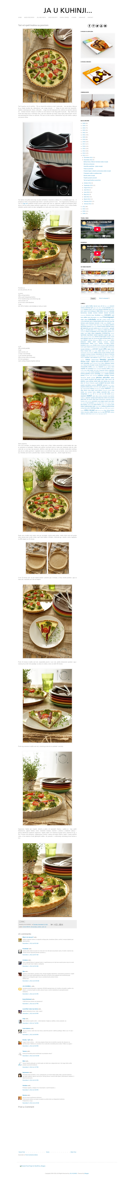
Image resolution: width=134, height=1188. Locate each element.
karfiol (109, 338)
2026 (83, 123)
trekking (104, 406)
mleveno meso (109, 363)
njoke (108, 368)
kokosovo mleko (86, 342)
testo (95, 404)
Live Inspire (95, 350)
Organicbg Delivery (104, 370)
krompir (91, 345)
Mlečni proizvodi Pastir (95, 363)
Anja (24, 1018)
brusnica (88, 315)
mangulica (83, 354)
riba (82, 390)
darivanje (86, 321)
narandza (90, 368)
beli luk (112, 309)
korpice (101, 343)
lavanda (112, 346)
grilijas (82, 329)
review (112, 388)
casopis (107, 315)
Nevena (25, 1095)
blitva (101, 311)
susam (106, 401)
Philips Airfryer (108, 379)
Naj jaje (105, 366)
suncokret (94, 401)
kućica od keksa (101, 345)
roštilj (113, 390)
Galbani (112, 326)
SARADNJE (82, 17)
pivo (102, 381)
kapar (101, 338)
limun (82, 351)
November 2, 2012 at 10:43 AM (31, 1055)
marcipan (93, 354)
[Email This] (55, 925)
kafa (82, 338)
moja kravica (86, 365)
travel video (98, 406)
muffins (90, 366)
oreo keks (96, 370)
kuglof (107, 345)
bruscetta (111, 313)
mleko (102, 363)
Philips (102, 379)
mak (113, 350)
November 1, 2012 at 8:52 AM (30, 943)
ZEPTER (107, 412)
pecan (88, 377)
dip (113, 321)
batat (104, 309)
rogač (92, 390)
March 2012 (87, 199)
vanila (103, 408)
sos (85, 397)
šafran (94, 392)
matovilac (102, 355)
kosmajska (106, 343)
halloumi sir (100, 329)
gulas (91, 330)
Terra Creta (90, 404)
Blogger (87, 1173)
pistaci (96, 381)
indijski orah (84, 333)
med (91, 357)
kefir (82, 340)
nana (112, 366)
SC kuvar (90, 393)
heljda (105, 330)
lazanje (83, 349)
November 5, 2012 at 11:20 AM (31, 1103)
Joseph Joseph (110, 336)
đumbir (109, 323)
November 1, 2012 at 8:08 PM (30, 1034)
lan (109, 347)
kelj (94, 340)
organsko (111, 370)
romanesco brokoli (107, 390)
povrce (105, 385)
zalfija (91, 412)
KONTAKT (90, 17)
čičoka (97, 317)
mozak (112, 365)
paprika (87, 373)
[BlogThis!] (56, 925)
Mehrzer (95, 357)
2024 (83, 128)
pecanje (93, 377)
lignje (109, 349)
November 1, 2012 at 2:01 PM (30, 994)
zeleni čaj (100, 412)
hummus (99, 331)
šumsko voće (84, 401)
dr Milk (101, 323)
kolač (94, 342)
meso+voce (95, 360)
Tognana (109, 404)
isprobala (83, 335)
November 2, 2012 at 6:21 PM (30, 1080)
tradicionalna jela (89, 406)
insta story (91, 333)
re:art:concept (86, 388)
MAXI (106, 355)
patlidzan (100, 375)
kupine (85, 346)
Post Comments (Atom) (31, 1155)
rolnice (100, 390)
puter (100, 386)
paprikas (92, 373)
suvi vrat (96, 402)
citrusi (86, 319)
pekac (112, 377)
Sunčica (89, 401)
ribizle (85, 390)
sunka (99, 401)
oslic (89, 372)
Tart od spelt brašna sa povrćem (92, 180)
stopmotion (108, 399)
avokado (108, 307)
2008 (83, 213)
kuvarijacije (102, 346)
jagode (106, 335)
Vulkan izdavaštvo (85, 412)
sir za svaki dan (99, 393)
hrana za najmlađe (91, 331)
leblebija (87, 349)
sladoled (83, 396)
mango (112, 352)
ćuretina (108, 319)
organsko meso (84, 372)
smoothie (105, 396)
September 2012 (88, 185)
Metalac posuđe (107, 360)
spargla (93, 397)
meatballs (87, 357)
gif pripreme (84, 328)
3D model (83, 306)
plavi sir (83, 383)
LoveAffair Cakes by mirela (30, 1009)
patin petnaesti (93, 375)
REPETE (108, 388)
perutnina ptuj (93, 379)
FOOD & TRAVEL (64, 17)
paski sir (103, 373)
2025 (83, 125)
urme (88, 408)
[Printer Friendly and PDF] (22, 922)
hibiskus (109, 329)
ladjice (106, 346)
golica (95, 328)
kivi (103, 340)
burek (102, 315)
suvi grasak (83, 402)
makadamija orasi (85, 352)
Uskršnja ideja (94, 408)
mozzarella (84, 366)
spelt (43, 926)
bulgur (92, 315)
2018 (83, 141)
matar (98, 355)
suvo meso (101, 402)
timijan (103, 404)
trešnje (82, 408)
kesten (96, 340)
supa (102, 401)
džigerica (83, 324)
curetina (104, 319)
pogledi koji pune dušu (106, 383)
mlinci (82, 365)
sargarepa (84, 394)
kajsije (89, 338)
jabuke (96, 335)
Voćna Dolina (110, 410)
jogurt (104, 336)
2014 (83, 151)
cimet (101, 317)
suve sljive (111, 401)
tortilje (82, 406)
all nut (102, 306)
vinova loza (100, 410)
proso (91, 386)
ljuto (99, 351)
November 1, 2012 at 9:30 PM (30, 1046)
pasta (107, 373)
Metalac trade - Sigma (88, 361)
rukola (82, 392)
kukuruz (111, 345)
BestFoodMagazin (92, 311)
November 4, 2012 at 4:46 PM (30, 1090)
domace (91, 323)
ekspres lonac (92, 324)
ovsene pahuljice (95, 372)
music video (95, 366)
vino (96, 410)
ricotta (89, 390)
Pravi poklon (111, 385)
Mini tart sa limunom (89, 164)
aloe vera (107, 306)
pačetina (102, 372)
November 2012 (88, 159)
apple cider (95, 307)
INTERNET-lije (106, 333)
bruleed (106, 313)
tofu (106, 404)
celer (89, 317)
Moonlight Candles (94, 365)
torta (113, 404)
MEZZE (28, 926)
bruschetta (83, 315)
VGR (106, 408)
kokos (112, 340)
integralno (98, 333)
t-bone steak (107, 402)
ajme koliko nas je (91, 306)
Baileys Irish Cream (93, 309)
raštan (107, 386)
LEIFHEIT (95, 349)
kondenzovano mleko (87, 343)
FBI (84, 326)
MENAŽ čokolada (102, 357)
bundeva (97, 315)
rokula (96, 390)
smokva (100, 396)
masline (83, 356)
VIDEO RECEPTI (52, 17)
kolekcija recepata (103, 341)
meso (87, 360)
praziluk (83, 386)
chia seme (93, 317)
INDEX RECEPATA (29, 17)
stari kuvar (96, 399)
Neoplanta (104, 368)
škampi (112, 393)
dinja (111, 321)
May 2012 (86, 194)
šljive (97, 396)
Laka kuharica (27, 1028)
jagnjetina (101, 335)
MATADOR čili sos (93, 355)
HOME (20, 17)
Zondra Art (93, 413)
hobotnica (83, 331)
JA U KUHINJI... (27, 986)
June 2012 (87, 192)
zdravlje (95, 412)
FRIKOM (108, 326)
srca (109, 397)
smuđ (109, 396)
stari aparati (89, 399)
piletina (83, 381)
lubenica (107, 350)
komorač (112, 341)
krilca (87, 345)
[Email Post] (51, 924)
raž (81, 388)
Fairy (101, 324)
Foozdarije (25, 948)
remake (103, 388)
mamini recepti (101, 352)
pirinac (91, 381)
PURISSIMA (95, 386)
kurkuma (93, 346)
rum (86, 392)
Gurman (96, 329)
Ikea (113, 331)
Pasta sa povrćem (88, 168)
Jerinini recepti (99, 336)
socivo (112, 396)
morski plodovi (103, 365)
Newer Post (22, 1152)
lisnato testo (87, 351)
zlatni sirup (88, 413)
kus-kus (97, 346)
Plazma (87, 383)
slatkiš (89, 396)
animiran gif (89, 307)
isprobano (90, 335)
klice (105, 340)
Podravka (92, 383)
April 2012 (86, 196)
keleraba (90, 340)
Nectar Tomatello (97, 368)
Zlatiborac (83, 413)
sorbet (82, 397)
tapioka (112, 402)
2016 (83, 146)
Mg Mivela (111, 361)
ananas (83, 307)
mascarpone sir (100, 354)
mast (87, 355)
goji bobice (91, 328)
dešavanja (107, 321)
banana (101, 309)
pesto (99, 379)
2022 (83, 132)
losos (103, 351)
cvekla (82, 321)
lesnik (100, 349)
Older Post (73, 1152)
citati (82, 319)
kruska (95, 345)
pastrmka (111, 373)
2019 (83, 139)
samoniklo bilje (105, 392)
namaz (109, 366)
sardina (112, 392)
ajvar (99, 306)
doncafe (97, 323)
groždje (88, 330)
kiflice (100, 340)
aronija (103, 307)
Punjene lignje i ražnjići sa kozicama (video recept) (97, 171)
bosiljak (90, 313)
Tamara (25, 1051)
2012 (83, 155)
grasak (112, 328)
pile (113, 379)
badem (86, 309)
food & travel (101, 326)
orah (88, 370)
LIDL (105, 349)
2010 (83, 209)
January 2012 (87, 203)
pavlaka (39, 926)
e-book (87, 324)
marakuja (88, 354)
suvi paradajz (90, 403)
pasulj (82, 375)
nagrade (100, 366)
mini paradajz (34, 926)
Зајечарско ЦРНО (103, 413)
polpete (83, 385)
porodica (88, 385)
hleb (113, 330)
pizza (105, 381)
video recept (89, 410)
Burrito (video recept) (89, 175)
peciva (99, 377)
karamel (105, 338)
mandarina (107, 352)
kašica (112, 338)
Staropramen (102, 399)
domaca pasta (85, 323)
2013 (83, 153)
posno (99, 385)
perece (82, 379)
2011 (83, 206)
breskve (95, 313)
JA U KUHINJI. (73, 1173)
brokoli (24, 926)
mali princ (91, 352)
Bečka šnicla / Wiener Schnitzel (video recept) (96, 162)
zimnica (112, 412)
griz (85, 329)
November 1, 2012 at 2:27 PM (30, 1003)
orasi (91, 370)
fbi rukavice (88, 326)
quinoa (104, 386)
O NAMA (74, 17)
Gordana (25, 1085)
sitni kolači (107, 394)
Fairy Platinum (106, 324)
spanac (88, 397)
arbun (100, 307)
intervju (112, 333)
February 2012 (88, 201)
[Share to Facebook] (60, 925)
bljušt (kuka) (106, 311)
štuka (112, 399)
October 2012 (87, 183)
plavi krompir (111, 381)
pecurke (106, 377)
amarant (112, 306)
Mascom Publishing (109, 354)
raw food (111, 386)
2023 (83, 130)
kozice (112, 343)
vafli (101, 408)
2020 (83, 137)
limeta (112, 349)
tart (45, 926)
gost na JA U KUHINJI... (104, 328)
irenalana (25, 960)
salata (98, 392)
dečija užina (101, 321)
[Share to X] (58, 925)
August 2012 (87, 187)
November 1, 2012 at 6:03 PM (30, 1013)
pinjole (87, 381)
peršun (86, 379)
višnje (105, 410)
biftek (98, 311)
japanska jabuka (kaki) (89, 336)
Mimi (24, 1061)
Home (47, 1152)
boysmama (26, 1072)
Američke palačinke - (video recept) (93, 166)
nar (87, 368)
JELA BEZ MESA (41, 17)
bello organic (84, 311)
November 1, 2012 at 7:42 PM (30, 1023)
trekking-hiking (110, 406)
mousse (109, 365)
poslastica (94, 385)
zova (97, 413)
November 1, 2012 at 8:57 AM (30, 954)
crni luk (99, 319)
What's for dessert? (28, 937)
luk (110, 350)
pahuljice (106, 372)
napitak (83, 368)
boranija (112, 311)
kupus (88, 347)
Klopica (108, 340)
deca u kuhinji (93, 321)
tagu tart (25, 203)
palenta (83, 373)
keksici (85, 340)
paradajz (97, 373)
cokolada (92, 319)
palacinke (111, 372)
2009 (83, 211)
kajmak (85, 338)
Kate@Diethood (27, 999)
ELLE (98, 324)
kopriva (96, 343)
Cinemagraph (108, 317)
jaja (110, 335)
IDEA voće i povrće (106, 331)
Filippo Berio (94, 326)
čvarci (112, 319)
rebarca (92, 388)
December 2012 (88, 157)
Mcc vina (109, 355)
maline (96, 352)
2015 (83, 148)
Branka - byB (26, 1040)
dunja (113, 323)
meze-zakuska (99, 361)
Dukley (105, 323)
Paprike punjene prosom (90, 178)
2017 (83, 144)
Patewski (87, 375)
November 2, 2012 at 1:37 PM (30, 1067)
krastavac (83, 345)
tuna (85, 408)
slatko (93, 396)
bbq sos (108, 309)
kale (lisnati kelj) (95, 338)
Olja (24, 971)
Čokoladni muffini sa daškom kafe (93, 173)
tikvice (99, 404)
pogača (97, 383)
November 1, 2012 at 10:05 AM (31, 981)
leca (91, 349)
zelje (103, 412)
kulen (82, 346)
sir (93, 394)
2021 (83, 135)
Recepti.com (97, 388)
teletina (85, 404)
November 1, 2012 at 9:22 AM (30, 966)
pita (99, 381)
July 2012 (86, 190)
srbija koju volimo (102, 397)
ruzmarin (90, 392)
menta (108, 357)
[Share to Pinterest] (62, 925)
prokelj (87, 386)
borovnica (84, 313)
